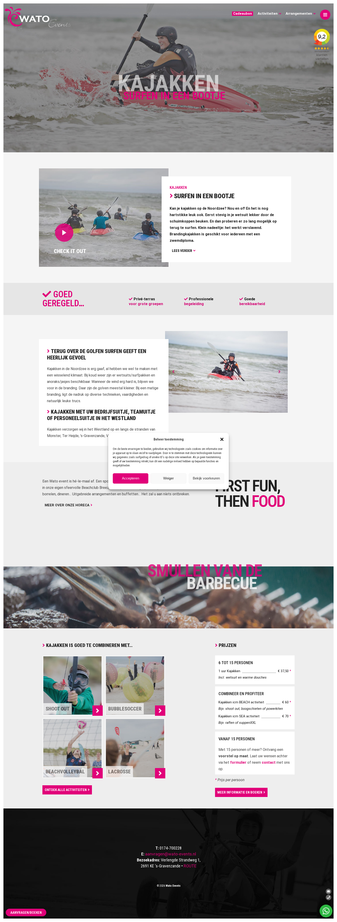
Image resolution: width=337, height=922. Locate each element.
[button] (222, 439)
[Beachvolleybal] (97, 773)
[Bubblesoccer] (160, 710)
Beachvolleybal (65, 771)
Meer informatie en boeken (239, 792)
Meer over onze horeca (67, 505)
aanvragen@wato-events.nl (170, 854)
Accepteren (130, 478)
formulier (238, 762)
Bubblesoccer (124, 709)
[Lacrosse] (160, 773)
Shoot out (57, 709)
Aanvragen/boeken (26, 913)
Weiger (168, 478)
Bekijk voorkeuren (206, 478)
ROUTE (190, 866)
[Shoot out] (97, 710)
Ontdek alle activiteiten (66, 790)
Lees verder (182, 251)
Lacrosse (119, 771)
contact (269, 762)
